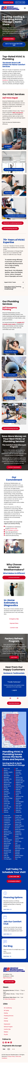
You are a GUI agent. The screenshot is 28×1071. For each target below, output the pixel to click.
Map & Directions (7, 978)
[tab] (14, 577)
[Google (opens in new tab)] (3, 1042)
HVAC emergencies (17, 112)
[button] (25, 8)
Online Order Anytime (10, 999)
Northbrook (5, 80)
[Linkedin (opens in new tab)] (11, 1042)
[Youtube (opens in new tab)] (8, 1042)
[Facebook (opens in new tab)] (6, 1042)
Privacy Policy (11, 1056)
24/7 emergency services (11, 530)
